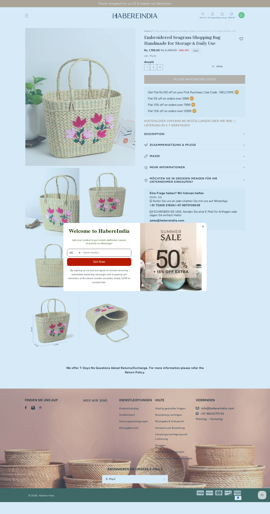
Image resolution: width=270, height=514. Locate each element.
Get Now (99, 261)
